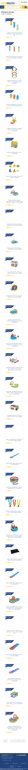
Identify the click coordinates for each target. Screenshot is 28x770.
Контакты (19, 766)
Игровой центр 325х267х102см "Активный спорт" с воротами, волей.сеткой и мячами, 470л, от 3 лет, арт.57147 (14, 369)
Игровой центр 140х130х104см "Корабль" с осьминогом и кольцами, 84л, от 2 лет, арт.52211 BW (14, 345)
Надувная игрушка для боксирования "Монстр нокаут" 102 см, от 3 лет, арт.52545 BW (14, 129)
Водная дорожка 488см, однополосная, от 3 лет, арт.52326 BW (14, 464)
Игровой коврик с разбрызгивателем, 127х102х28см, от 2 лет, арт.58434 (14, 249)
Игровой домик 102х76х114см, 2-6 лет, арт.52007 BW (14, 153)
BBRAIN (10, 760)
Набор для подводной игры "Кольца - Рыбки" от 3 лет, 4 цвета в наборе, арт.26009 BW (14, 82)
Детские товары (13, 10)
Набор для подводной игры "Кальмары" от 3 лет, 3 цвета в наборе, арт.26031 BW (14, 57)
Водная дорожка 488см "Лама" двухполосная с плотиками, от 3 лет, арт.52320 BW (14, 679)
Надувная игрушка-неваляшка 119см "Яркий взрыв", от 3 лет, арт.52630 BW (14, 225)
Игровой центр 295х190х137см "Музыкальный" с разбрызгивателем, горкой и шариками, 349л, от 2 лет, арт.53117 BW (14, 728)
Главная (3, 10)
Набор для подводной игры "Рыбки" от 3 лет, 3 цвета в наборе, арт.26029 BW (14, 105)
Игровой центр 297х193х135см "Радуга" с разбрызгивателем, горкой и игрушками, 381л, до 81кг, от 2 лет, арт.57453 (14, 536)
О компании (23, 763)
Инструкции (15, 763)
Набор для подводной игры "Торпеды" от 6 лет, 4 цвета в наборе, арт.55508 (14, 440)
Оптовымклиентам (12, 766)
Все (23, 740)
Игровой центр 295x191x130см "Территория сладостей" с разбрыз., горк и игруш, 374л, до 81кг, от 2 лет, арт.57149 (14, 201)
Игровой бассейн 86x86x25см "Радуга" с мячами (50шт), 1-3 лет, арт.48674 (14, 488)
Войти (11, 1)
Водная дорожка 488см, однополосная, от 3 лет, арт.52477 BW (14, 583)
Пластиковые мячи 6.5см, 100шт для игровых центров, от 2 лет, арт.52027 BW (14, 703)
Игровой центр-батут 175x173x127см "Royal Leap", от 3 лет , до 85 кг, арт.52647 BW (14, 632)
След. (18, 740)
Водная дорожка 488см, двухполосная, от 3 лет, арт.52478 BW (14, 655)
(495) (22, 2)
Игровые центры (21, 10)
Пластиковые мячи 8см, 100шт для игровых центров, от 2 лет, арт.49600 (14, 272)
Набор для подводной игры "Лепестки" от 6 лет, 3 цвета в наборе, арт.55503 (14, 512)
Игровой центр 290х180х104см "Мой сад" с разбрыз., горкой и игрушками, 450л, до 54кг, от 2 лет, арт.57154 (14, 392)
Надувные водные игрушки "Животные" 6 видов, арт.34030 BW (14, 177)
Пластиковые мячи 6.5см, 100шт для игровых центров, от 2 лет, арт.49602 (14, 416)
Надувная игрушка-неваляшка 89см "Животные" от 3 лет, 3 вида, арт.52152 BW (14, 34)
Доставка (7, 763)
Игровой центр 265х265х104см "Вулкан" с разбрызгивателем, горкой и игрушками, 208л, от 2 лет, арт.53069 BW (14, 608)
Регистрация (18, 1)
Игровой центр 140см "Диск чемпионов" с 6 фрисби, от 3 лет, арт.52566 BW (14, 296)
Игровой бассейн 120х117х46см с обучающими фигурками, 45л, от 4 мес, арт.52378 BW (14, 321)
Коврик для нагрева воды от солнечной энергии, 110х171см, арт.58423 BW (14, 559)
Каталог (7, 10)
